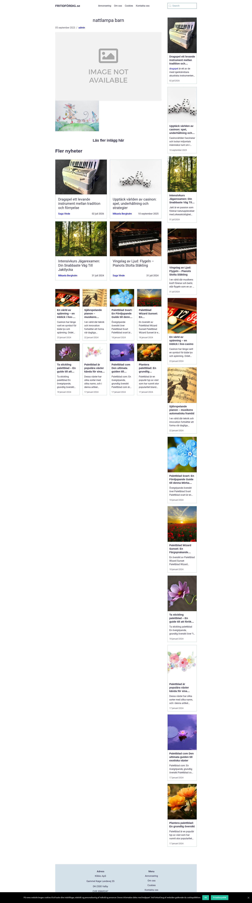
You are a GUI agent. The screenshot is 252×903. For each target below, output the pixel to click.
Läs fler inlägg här (108, 140)
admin (81, 27)
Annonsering (104, 5)
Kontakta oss (142, 5)
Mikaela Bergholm (122, 213)
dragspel (173, 68)
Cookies (129, 5)
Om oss (118, 5)
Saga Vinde (64, 213)
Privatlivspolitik (219, 897)
